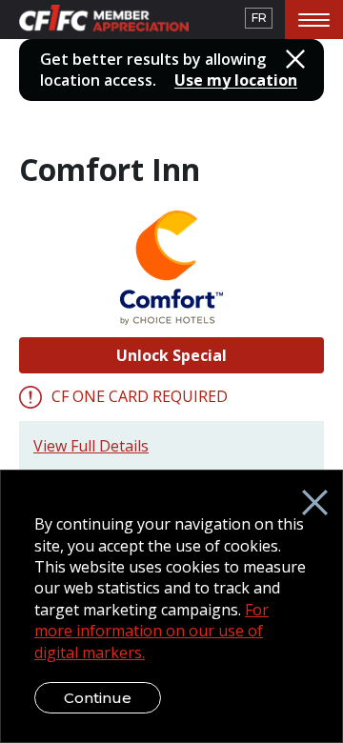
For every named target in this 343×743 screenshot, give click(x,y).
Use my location (235, 80)
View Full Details (91, 445)
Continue (97, 698)
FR (259, 17)
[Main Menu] (314, 19)
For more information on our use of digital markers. (151, 631)
